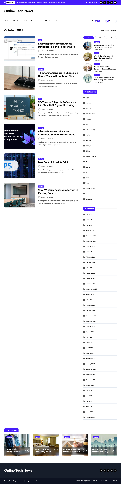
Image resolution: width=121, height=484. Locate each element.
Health (26, 21)
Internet (39, 21)
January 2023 (90, 310)
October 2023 (90, 284)
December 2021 (91, 369)
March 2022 (90, 353)
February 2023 (90, 305)
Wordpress (88, 199)
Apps (87, 98)
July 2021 (89, 390)
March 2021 (89, 412)
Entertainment (17, 21)
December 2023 (91, 278)
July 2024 (89, 268)
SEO (46, 21)
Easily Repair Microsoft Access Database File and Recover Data (56, 45)
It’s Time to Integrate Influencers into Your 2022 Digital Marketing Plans (57, 105)
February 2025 (90, 257)
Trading (87, 178)
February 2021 (90, 417)
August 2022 (90, 332)
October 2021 (90, 380)
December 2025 (91, 236)
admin (43, 51)
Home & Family (90, 130)
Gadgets (88, 119)
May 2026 (89, 225)
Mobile (87, 151)
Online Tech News (18, 11)
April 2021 (89, 406)
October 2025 (90, 246)
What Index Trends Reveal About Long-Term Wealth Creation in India (104, 80)
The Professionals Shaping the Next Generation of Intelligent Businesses (104, 47)
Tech (51, 21)
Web (86, 194)
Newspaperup (29, 481)
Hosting (41, 128)
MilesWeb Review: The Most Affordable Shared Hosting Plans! (56, 133)
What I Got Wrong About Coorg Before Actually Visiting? (103, 58)
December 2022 (91, 316)
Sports (87, 167)
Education (88, 108)
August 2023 (90, 294)
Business (7, 21)
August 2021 (90, 385)
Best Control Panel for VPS (53, 162)
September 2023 (91, 289)
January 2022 (90, 364)
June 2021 (89, 396)
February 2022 (90, 358)
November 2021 (91, 374)
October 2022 (90, 326)
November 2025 (91, 241)
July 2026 (89, 214)
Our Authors (113, 481)
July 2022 (89, 337)
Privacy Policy (85, 481)
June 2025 (89, 252)
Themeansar (40, 481)
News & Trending (90, 156)
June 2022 (89, 342)
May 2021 (89, 401)
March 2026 (90, 230)
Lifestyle (32, 21)
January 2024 (90, 273)
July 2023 (89, 300)
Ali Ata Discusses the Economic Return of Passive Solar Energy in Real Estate (104, 69)
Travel (57, 21)
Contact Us (95, 481)
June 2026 (89, 220)
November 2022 (91, 321)
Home (78, 481)
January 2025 (90, 262)
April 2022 (89, 348)
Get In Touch (104, 481)
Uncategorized (90, 188)
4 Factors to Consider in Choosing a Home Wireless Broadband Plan (58, 74)
